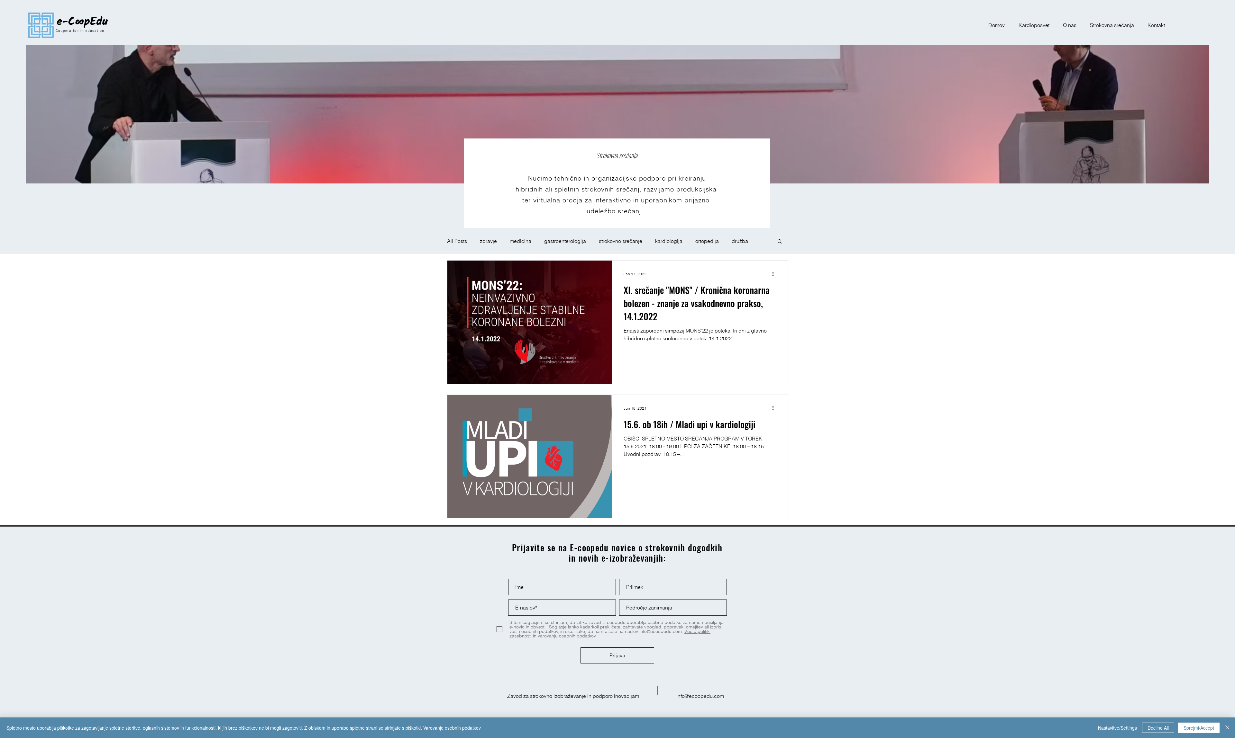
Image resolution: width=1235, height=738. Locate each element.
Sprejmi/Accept (1199, 728)
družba (740, 241)
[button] (780, 241)
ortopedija (707, 241)
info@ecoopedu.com (700, 696)
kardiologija (668, 241)
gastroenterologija (565, 241)
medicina (520, 241)
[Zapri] (1227, 728)
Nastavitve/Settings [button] (1117, 728)
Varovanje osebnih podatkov (452, 728)
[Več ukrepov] (775, 274)
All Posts (457, 241)
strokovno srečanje (620, 241)
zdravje (488, 241)
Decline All (1158, 728)
